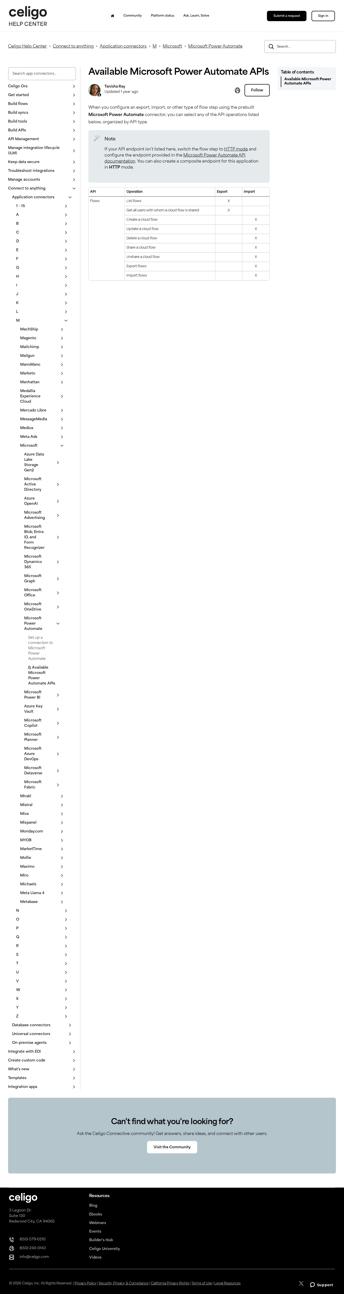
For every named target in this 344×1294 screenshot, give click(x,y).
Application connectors (123, 47)
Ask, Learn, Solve (196, 15)
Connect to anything (73, 47)
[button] (42, 86)
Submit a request (286, 16)
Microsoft (172, 47)
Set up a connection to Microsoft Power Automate (40, 648)
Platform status (162, 15)
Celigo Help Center (27, 47)
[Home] (112, 16)
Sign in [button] (323, 16)
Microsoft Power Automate (215, 47)
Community (132, 15)
